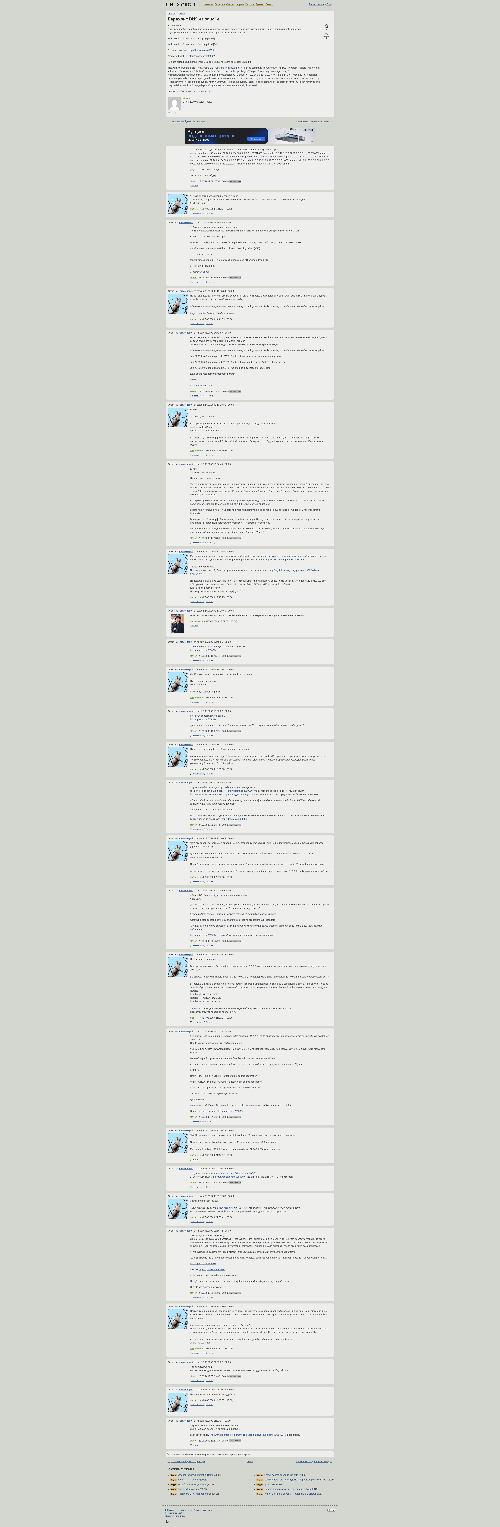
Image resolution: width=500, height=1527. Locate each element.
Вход (329, 4)
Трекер (260, 4)
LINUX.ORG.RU (182, 4)
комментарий (186, 222)
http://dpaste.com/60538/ (230, 1111)
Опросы (250, 4)
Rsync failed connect (188, 1489)
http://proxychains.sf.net (227, 67)
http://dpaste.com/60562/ (212, 1269)
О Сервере (170, 1510)
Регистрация (316, 4)
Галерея (220, 4)
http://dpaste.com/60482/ (203, 650)
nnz (192, 209)
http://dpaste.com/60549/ (230, 1176)
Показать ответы (198, 542)
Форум (240, 4)
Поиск (269, 4)
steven (186, 98)
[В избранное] (326, 26)
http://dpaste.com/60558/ (203, 1263)
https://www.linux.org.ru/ (175, 1516)
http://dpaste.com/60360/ (202, 56)
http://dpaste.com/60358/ (201, 50)
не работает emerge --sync (192, 1484)
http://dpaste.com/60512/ (203, 935)
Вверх (331, 1510)
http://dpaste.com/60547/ (243, 1173)
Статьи (230, 4)
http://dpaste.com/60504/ (234, 819)
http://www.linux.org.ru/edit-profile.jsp (284, 559)
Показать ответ (197, 213)
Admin (182, 13)
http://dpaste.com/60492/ (203, 719)
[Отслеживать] (326, 35)
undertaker (195, 621)
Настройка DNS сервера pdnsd (194, 1493)
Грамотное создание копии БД (312, 121)
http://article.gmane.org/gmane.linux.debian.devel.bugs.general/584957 (248, 1435)
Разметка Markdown (203, 1510)
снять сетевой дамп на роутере (188, 121)
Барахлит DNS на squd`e (194, 19)
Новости (209, 4)
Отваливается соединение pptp (281, 1475)
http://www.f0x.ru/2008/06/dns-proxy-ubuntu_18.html (217, 794)
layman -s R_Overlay (189, 1479)
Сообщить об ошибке (174, 1513)
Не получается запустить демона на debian (287, 1489)
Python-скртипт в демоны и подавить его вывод (290, 1493)
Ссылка (172, 113)
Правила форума (184, 1510)
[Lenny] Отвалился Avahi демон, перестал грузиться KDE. (295, 1479)
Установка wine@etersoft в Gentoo (196, 1475)
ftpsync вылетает (273, 1484)
